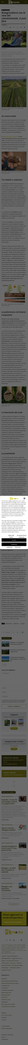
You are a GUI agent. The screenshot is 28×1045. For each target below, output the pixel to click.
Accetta (14, 540)
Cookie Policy (9, 547)
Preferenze (14, 544)
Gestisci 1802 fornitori (11, 536)
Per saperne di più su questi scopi (21, 536)
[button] (24, 498)
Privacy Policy (18, 547)
